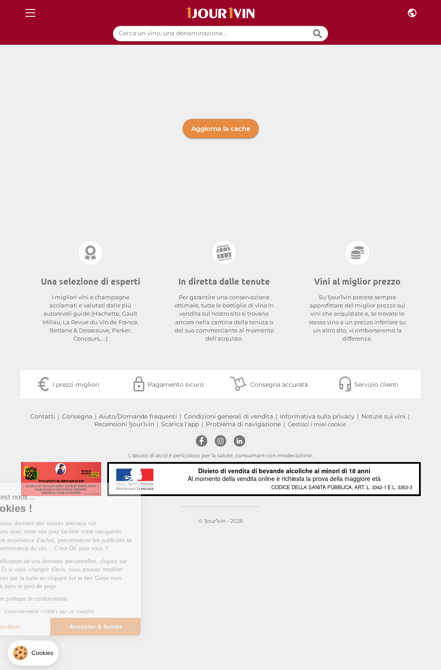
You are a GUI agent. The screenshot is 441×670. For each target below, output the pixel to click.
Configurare (53, 626)
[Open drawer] (30, 13)
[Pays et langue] (412, 13)
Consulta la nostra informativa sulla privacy (67, 599)
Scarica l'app (180, 424)
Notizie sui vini (383, 416)
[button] (33, 653)
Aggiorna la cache (220, 128)
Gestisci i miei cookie (317, 424)
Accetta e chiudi (144, 626)
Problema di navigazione (243, 424)
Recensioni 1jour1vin (124, 424)
